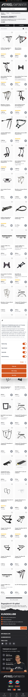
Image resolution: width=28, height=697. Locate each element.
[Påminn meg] (11, 112)
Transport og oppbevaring (15, 13)
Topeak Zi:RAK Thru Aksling (5, 246)
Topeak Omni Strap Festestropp (19, 218)
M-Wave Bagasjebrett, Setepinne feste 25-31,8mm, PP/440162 (6, 218)
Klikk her (8, 660)
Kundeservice (9, 664)
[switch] (24, 348)
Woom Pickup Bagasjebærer (18, 49)
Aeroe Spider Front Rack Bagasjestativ (6, 161)
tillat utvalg (14, 370)
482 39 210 (9, 655)
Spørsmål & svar (10, 668)
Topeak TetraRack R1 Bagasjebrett (6, 557)
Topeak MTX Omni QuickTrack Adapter (5, 472)
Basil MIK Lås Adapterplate (18, 274)
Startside (2, 13)
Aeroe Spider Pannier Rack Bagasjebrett (20, 105)
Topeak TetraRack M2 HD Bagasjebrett (21, 529)
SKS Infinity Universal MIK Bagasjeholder (21, 133)
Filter (7, 25)
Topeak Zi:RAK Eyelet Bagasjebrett (6, 133)
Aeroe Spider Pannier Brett (6, 190)
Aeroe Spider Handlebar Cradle (6, 274)
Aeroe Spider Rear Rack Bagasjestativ (6, 77)
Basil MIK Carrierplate (20, 386)
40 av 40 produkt (14, 599)
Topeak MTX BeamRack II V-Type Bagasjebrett (21, 444)
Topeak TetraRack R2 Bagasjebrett (20, 557)
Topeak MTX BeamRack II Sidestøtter (7, 444)
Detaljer (22, 362)
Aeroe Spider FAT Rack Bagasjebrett (20, 161)
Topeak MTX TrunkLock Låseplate (20, 472)
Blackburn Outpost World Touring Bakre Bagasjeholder (21, 190)
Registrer (23, 628)
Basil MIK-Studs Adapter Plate (6, 416)
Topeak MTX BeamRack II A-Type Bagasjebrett (21, 303)
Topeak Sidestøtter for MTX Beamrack (20, 500)
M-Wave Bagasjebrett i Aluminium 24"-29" (6, 49)
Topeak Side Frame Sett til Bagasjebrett (7, 500)
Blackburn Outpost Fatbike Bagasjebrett (5, 105)
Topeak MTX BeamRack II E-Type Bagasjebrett (21, 416)
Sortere (22, 25)
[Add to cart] (11, 56)
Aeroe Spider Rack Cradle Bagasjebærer (21, 77)
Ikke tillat (14, 375)
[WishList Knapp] (12, 32)
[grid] (14, 313)
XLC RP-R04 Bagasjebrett (21, 584)
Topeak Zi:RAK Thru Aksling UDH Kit (19, 246)
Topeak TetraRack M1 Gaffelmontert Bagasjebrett (6, 529)
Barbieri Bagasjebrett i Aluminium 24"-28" (6, 387)
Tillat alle (14, 366)
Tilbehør (7, 13)
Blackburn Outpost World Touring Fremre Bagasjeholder (7, 303)
